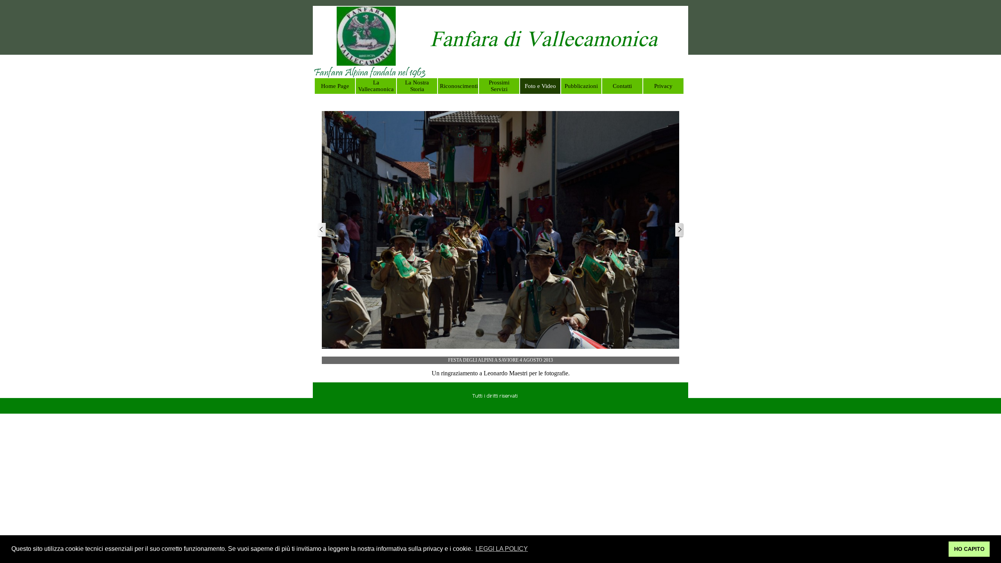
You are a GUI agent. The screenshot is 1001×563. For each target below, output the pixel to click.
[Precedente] (321, 230)
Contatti (622, 86)
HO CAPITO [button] (969, 549)
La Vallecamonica (376, 85)
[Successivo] (679, 230)
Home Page (335, 86)
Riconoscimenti (459, 86)
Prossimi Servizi (499, 85)
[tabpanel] (543, 42)
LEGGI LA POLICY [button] (501, 548)
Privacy (663, 86)
